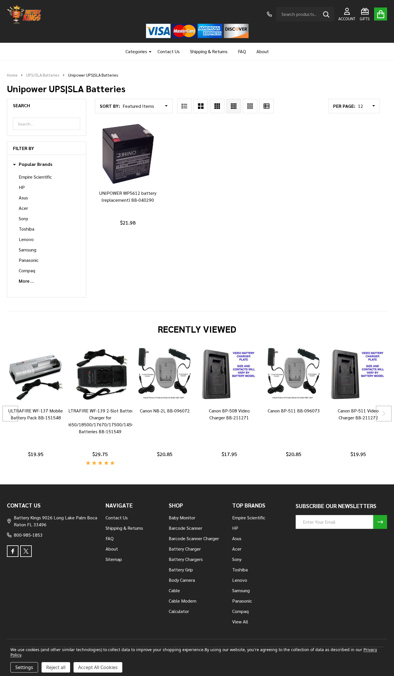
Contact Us (168, 51)
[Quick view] (140, 192)
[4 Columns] (233, 106)
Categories (136, 51)
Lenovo (26, 239)
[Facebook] (12, 551)
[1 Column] (184, 106)
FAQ (242, 51)
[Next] (384, 413)
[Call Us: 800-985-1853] (269, 14)
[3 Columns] (217, 106)
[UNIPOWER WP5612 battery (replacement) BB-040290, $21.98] (128, 153)
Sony (23, 218)
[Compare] (29, 409)
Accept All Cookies (98, 667)
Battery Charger (185, 549)
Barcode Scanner (185, 528)
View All (240, 621)
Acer (23, 208)
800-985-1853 (28, 535)
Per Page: (344, 106)
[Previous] (10, 413)
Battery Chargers (186, 559)
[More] (148, 51)
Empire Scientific (35, 177)
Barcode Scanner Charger (194, 538)
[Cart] (380, 14)
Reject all (55, 667)
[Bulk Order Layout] (266, 106)
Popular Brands (35, 164)
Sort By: (110, 106)
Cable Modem (182, 601)
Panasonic (29, 260)
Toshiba (26, 229)
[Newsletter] (380, 522)
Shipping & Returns (209, 51)
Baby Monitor (182, 517)
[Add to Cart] (126, 192)
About (262, 51)
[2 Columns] (201, 106)
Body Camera (182, 580)
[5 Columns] (250, 106)
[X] (26, 551)
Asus (23, 198)
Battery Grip (181, 569)
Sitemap (114, 559)
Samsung (27, 250)
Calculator (179, 611)
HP (22, 187)
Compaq (27, 270)
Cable (174, 590)
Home (12, 74)
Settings (24, 667)
